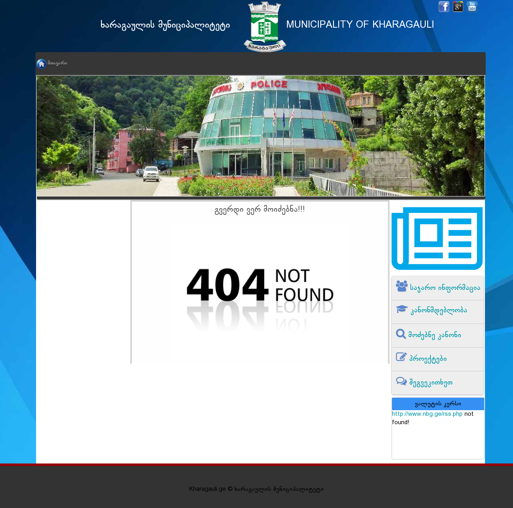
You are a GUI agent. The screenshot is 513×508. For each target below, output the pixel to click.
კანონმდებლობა (437, 310)
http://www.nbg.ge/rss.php (427, 414)
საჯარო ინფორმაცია (444, 288)
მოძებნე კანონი (433, 335)
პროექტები (427, 359)
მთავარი (57, 63)
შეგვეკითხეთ (429, 382)
